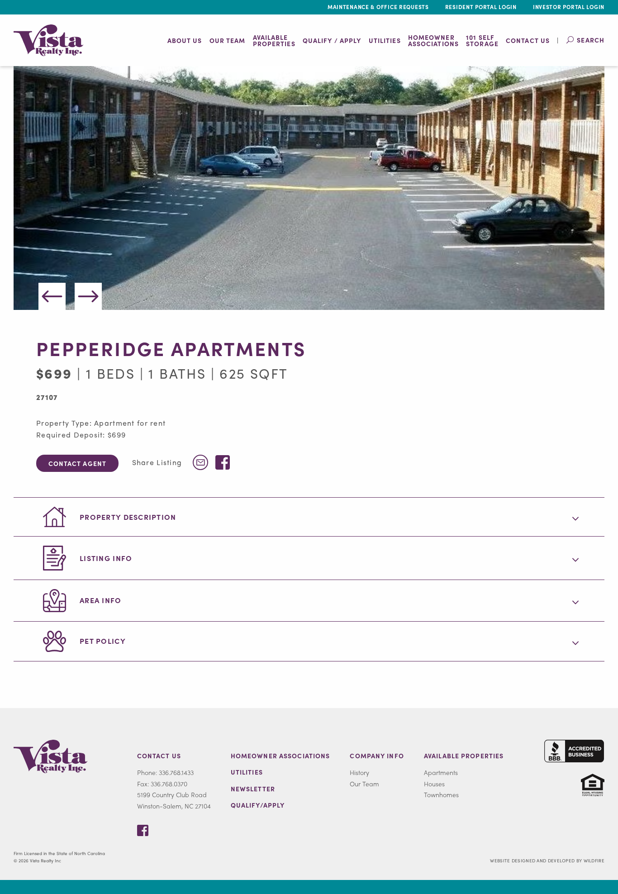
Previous (52, 296)
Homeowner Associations (280, 755)
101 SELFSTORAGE (482, 40)
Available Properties (464, 755)
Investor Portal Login (568, 7)
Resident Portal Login (481, 7)
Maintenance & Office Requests (378, 7)
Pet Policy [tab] (103, 641)
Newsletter (253, 788)
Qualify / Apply (332, 40)
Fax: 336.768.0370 (162, 783)
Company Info (377, 755)
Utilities (385, 40)
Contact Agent (77, 463)
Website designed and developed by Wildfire (547, 860)
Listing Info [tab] (106, 558)
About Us (184, 40)
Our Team (227, 40)
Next (88, 296)
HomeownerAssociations (433, 40)
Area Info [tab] (101, 600)
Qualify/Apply (258, 804)
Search (590, 39)
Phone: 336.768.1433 (165, 772)
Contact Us (528, 40)
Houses (434, 783)
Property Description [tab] (128, 517)
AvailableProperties (274, 40)
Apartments (441, 772)
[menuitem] (185, 40)
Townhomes (441, 794)
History (359, 772)
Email (200, 462)
